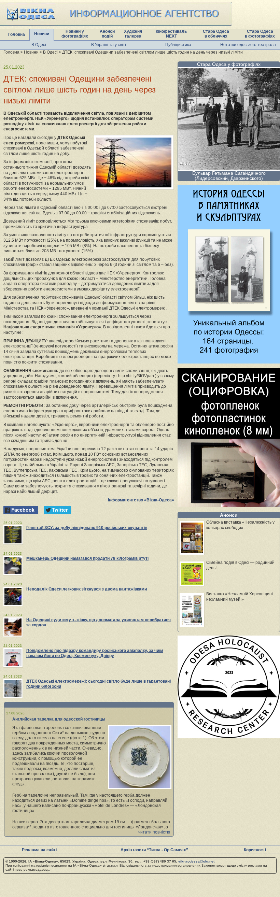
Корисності (255, 850)
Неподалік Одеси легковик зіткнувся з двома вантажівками (86, 589)
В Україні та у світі (108, 44)
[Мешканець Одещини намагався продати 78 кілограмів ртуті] (13, 565)
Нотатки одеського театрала (248, 44)
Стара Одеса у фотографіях (229, 64)
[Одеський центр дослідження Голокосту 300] (229, 736)
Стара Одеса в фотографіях (260, 34)
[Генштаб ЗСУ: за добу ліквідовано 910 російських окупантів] (13, 534)
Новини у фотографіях (74, 34)
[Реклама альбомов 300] (229, 362)
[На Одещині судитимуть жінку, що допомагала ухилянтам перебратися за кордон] (13, 627)
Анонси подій (107, 34)
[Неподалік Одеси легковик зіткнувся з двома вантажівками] (13, 596)
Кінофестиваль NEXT (171, 34)
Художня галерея (133, 34)
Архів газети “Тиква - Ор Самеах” (154, 850)
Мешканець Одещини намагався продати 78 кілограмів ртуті (87, 558)
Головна (16, 34)
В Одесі (38, 44)
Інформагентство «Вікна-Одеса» (141, 500)
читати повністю (154, 832)
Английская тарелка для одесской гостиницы (58, 719)
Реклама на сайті (39, 850)
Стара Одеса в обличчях (216, 34)
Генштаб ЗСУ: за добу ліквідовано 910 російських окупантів (86, 527)
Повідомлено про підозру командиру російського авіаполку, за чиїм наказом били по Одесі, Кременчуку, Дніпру (94, 653)
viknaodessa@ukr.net (196, 861)
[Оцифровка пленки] (229, 505)
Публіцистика (178, 44)
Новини (41, 33)
